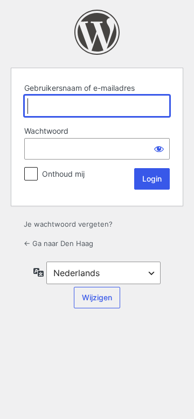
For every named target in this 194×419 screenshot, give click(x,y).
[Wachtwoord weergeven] (159, 149)
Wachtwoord (46, 130)
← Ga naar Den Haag (58, 243)
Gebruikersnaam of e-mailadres (79, 87)
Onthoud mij (63, 173)
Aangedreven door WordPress (97, 32)
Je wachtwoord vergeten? (68, 224)
